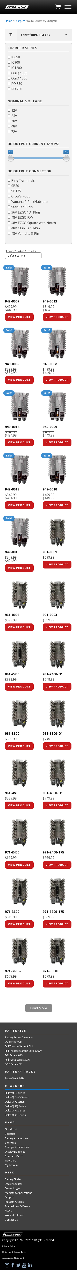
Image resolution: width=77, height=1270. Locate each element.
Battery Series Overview (18, 1037)
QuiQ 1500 (19, 78)
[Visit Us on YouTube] (25, 1265)
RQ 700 (16, 89)
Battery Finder (13, 1179)
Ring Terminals (23, 180)
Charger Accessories (17, 1147)
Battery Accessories (16, 1138)
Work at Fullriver (14, 1215)
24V (14, 115)
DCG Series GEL (14, 1064)
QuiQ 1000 (19, 73)
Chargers (19, 21)
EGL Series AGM (14, 1055)
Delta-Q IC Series (14, 1101)
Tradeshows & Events (17, 1206)
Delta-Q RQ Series (15, 1106)
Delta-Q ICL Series (15, 1115)
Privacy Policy (8, 1246)
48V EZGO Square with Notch (33, 223)
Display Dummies (15, 1151)
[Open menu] (68, 7)
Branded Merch (14, 1156)
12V (14, 110)
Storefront (11, 1129)
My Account (11, 1165)
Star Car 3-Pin (22, 206)
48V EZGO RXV (22, 217)
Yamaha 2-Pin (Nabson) (29, 201)
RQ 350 (16, 83)
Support (9, 1197)
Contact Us (11, 1219)
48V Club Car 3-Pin (25, 228)
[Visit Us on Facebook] (13, 1265)
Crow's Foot (20, 196)
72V (14, 131)
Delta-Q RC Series (15, 1110)
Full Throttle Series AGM (19, 1046)
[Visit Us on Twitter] (19, 1265)
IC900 (15, 62)
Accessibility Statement (13, 1258)
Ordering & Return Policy (14, 1252)
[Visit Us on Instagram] (7, 1265)
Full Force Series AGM (17, 1059)
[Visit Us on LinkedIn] (30, 1265)
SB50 (15, 185)
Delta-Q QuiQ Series (16, 1097)
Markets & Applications (18, 1193)
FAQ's (8, 1210)
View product (19, 317)
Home (8, 21)
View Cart (10, 1160)
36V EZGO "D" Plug (25, 212)
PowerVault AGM (14, 1078)
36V (14, 121)
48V (14, 126)
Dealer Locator (13, 1184)
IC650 (15, 57)
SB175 (16, 191)
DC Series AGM (13, 1042)
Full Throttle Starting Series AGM (23, 1051)
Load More (38, 1008)
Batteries (10, 1134)
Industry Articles (14, 1201)
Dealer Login (12, 1188)
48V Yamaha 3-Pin (25, 233)
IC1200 (16, 67)
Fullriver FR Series (15, 1093)
